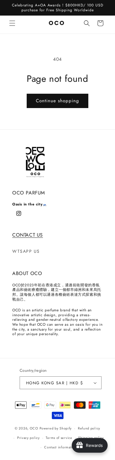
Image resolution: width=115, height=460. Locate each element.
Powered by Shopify (56, 428)
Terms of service (59, 437)
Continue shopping (57, 100)
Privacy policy (28, 437)
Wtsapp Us (26, 251)
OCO (34, 428)
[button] (12, 23)
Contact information (60, 447)
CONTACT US (27, 234)
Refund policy (89, 428)
